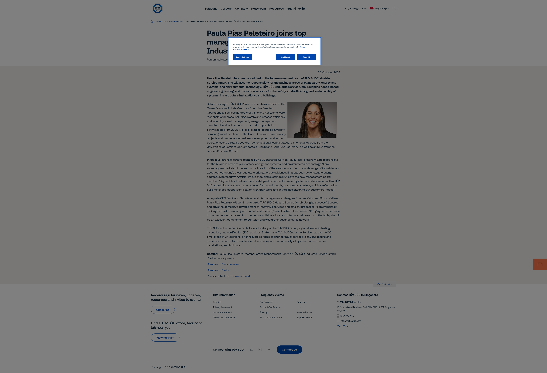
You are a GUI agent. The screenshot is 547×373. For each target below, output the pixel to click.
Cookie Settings (242, 57)
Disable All (285, 57)
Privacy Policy (243, 49)
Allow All (306, 57)
